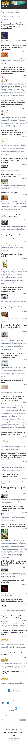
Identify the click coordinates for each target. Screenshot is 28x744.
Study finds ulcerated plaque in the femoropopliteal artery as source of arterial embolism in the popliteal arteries (13, 103)
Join (3, 6)
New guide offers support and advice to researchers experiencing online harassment (13, 508)
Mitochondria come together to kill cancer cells (12, 581)
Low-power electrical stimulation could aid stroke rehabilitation (14, 216)
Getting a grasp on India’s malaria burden (12, 381)
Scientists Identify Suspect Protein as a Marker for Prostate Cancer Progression (14, 160)
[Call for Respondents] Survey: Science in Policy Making (11, 475)
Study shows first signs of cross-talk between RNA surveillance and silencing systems (13, 489)
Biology (4, 12)
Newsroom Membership (10, 732)
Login (6, 6)
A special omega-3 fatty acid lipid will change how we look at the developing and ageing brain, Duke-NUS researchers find (13, 25)
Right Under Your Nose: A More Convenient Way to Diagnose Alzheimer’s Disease (11, 355)
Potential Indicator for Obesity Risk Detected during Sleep (12, 175)
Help (21, 729)
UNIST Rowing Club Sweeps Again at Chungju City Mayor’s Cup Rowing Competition (13, 563)
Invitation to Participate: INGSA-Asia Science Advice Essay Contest (13, 433)
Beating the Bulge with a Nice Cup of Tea (13, 308)
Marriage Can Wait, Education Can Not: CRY (12, 654)
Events (11, 16)
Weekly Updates (15, 720)
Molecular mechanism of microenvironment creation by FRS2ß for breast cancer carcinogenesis (13, 132)
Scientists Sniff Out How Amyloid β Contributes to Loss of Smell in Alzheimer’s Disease (13, 289)
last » (18, 690)
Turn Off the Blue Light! (9, 192)
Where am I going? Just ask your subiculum (11, 255)
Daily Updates (6, 720)
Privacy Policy (20, 726)
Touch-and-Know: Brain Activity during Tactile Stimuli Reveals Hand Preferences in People (14, 327)
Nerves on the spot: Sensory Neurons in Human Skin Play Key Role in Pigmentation (13, 47)
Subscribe (22, 720)
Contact (10, 726)
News (5, 16)
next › (14, 690)
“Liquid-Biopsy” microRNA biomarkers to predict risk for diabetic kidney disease (14, 632)
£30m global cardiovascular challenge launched (13, 672)
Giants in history (5, 19)
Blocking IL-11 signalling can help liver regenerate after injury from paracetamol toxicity (13, 237)
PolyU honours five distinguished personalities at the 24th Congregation (14, 617)
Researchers (19, 16)
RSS (14, 735)
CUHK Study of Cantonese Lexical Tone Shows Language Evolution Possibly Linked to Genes (12, 398)
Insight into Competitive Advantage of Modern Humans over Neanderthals (13, 525)
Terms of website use (11, 729)
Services (21, 732)
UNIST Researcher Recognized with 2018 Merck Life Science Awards (13, 600)
